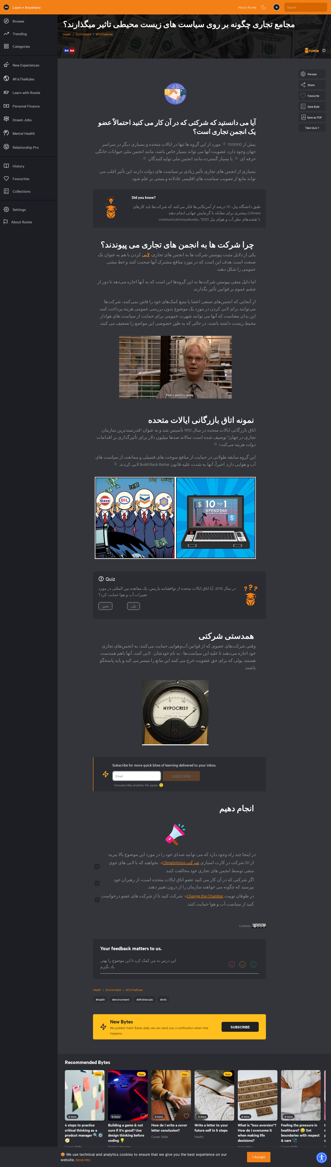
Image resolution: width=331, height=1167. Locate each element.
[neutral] (242, 964)
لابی (146, 254)
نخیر (105, 606)
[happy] (253, 964)
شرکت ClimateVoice (181, 862)
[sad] (231, 964)
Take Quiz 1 (312, 128)
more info (83, 1160)
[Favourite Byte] (100, 1116)
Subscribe (181, 775)
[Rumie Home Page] (6, 7)
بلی (133, 606)
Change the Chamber (205, 895)
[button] (321, 1157)
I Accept (258, 1157)
